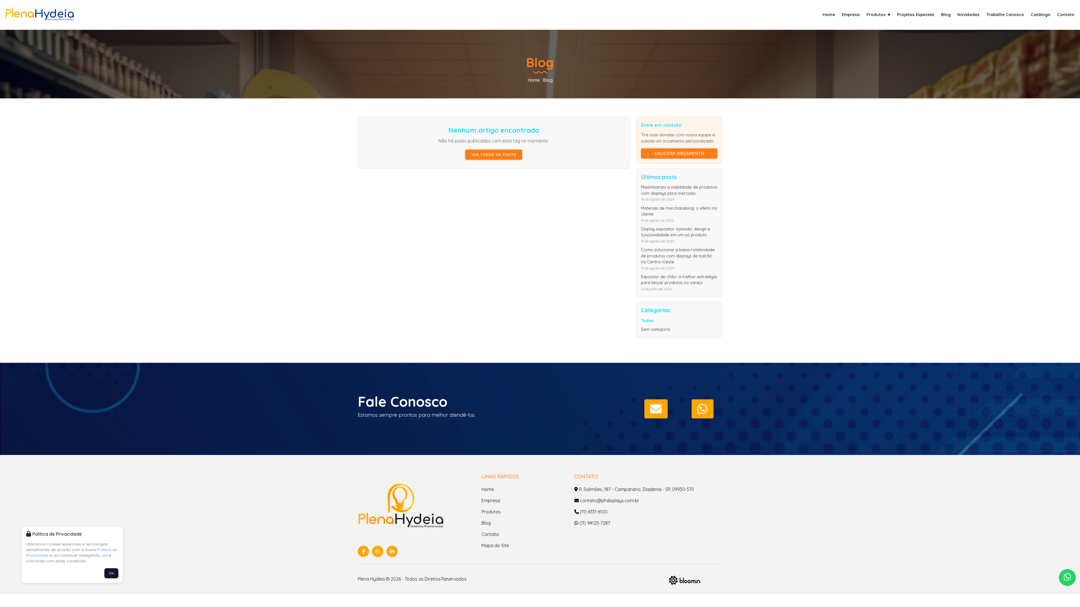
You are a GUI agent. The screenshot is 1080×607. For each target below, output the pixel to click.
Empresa (851, 14)
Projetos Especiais (915, 14)
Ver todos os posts (493, 154)
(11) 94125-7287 (594, 523)
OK (111, 573)
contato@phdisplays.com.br (609, 500)
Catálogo (1040, 14)
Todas (647, 320)
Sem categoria (655, 329)
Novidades (968, 14)
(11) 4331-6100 (593, 512)
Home (829, 14)
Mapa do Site (495, 545)
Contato (1065, 14)
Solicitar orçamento (679, 153)
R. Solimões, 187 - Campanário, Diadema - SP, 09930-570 (636, 489)
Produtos (877, 14)
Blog (946, 14)
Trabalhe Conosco (1005, 14)
